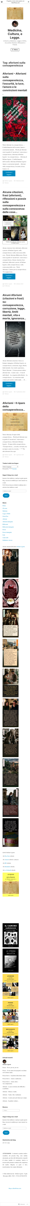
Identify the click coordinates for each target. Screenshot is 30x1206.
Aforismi (5, 519)
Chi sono (5, 508)
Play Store (7, 856)
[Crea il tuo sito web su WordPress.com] (15, 2)
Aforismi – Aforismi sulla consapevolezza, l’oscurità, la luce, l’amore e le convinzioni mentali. (15, 83)
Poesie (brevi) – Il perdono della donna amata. (14, 1075)
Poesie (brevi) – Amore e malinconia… (12, 1078)
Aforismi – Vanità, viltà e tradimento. (12, 1095)
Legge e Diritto (6, 513)
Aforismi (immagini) (8, 521)
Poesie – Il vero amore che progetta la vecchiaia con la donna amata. (14, 1071)
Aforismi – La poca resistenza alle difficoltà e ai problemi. (14, 1087)
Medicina (5, 511)
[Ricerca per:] (11, 1110)
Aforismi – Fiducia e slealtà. (10, 1091)
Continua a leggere (7, 173)
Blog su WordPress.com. (15, 1188)
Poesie (4, 529)
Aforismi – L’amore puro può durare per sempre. (15, 1098)
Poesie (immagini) (7, 532)
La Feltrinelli (8, 870)
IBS (6, 863)
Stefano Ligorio (8, 180)
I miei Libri (5, 537)
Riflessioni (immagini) (8, 527)
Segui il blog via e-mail (10, 475)
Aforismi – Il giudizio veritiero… (11, 1101)
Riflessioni (5, 524)
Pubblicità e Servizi (7, 540)
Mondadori (7, 866)
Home (4, 505)
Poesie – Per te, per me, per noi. (11, 1067)
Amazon (7, 859)
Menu (16, 49)
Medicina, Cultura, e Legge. (15, 33)
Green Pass (5, 516)
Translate (14, 469)
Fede (4, 535)
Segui (6, 495)
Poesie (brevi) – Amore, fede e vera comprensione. (10, 1082)
